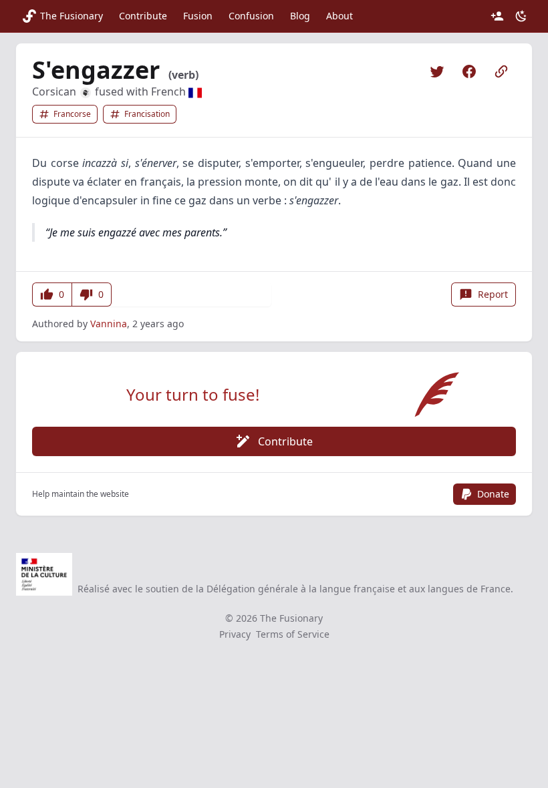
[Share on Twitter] (437, 71)
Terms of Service (292, 634)
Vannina (108, 323)
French (169, 91)
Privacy (235, 634)
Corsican (55, 91)
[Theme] (521, 16)
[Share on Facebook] (469, 71)
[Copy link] (501, 71)
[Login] (497, 16)
